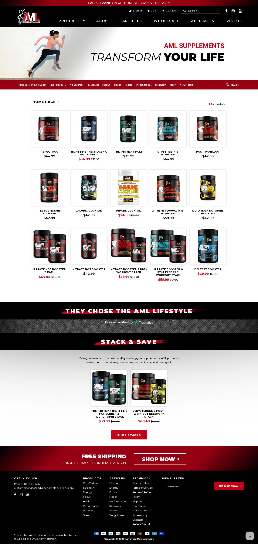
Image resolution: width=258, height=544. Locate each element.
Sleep (86, 515)
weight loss (186, 84)
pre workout (77, 84)
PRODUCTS (70, 21)
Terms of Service (142, 487)
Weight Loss (116, 515)
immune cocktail (128, 210)
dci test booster (207, 269)
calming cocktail (89, 210)
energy (106, 84)
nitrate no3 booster (89, 269)
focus (117, 84)
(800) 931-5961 (31, 484)
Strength (93, 84)
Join (154, 11)
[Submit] (228, 85)
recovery (160, 84)
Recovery (89, 510)
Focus (86, 496)
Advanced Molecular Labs (139, 539)
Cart (170, 11)
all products (58, 84)
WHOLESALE (166, 21)
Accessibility (139, 515)
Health (87, 501)
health (129, 84)
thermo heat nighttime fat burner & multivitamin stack (109, 414)
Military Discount (142, 510)
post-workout (208, 151)
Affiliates (202, 21)
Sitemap (137, 519)
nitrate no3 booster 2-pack (49, 271)
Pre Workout (91, 483)
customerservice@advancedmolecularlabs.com (44, 488)
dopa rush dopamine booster (208, 212)
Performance (91, 506)
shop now (158, 459)
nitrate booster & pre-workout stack (128, 271)
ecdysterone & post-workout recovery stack (149, 414)
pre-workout (49, 151)
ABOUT (103, 21)
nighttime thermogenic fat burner (89, 153)
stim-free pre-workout (168, 153)
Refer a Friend (141, 524)
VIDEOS (234, 21)
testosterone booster (49, 212)
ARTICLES (132, 21)
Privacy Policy (140, 483)
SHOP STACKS (129, 435)
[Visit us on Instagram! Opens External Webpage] (233, 11)
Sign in (137, 11)
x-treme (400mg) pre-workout (168, 212)
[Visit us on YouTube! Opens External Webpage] (240, 11)
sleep (173, 84)
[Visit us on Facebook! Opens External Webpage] (226, 11)
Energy (87, 492)
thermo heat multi (128, 151)
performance (144, 84)
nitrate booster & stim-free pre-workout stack (168, 272)
